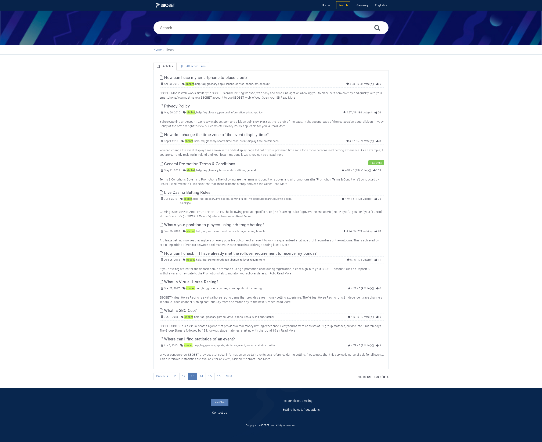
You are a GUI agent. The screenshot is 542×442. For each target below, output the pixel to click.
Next (229, 376)
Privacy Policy (176, 106)
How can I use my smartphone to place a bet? (205, 77)
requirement (257, 259)
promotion (213, 259)
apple (221, 83)
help (197, 83)
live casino (222, 198)
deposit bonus (230, 259)
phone (249, 83)
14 (201, 376)
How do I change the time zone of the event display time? (216, 134)
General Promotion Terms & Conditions (199, 163)
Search (171, 49)
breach (260, 231)
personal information (232, 112)
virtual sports (237, 288)
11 (175, 376)
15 (210, 376)
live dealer (254, 198)
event (243, 141)
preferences (271, 141)
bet (256, 83)
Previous (162, 376)
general (251, 170)
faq (204, 83)
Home (157, 49)
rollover (244, 259)
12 (183, 376)
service (239, 83)
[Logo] (165, 5)
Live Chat (220, 402)
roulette (278, 198)
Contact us (219, 412)
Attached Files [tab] (196, 66)
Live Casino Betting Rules (186, 192)
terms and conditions (232, 170)
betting (272, 345)
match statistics (256, 345)
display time (255, 141)
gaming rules (239, 198)
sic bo (287, 198)
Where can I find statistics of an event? (199, 339)
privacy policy (254, 112)
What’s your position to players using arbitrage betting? (213, 224)
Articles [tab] (168, 66)
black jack (186, 203)
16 (219, 376)
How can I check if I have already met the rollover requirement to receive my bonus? (240, 253)
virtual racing (254, 288)
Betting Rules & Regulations (301, 409)
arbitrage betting (245, 231)
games (223, 288)
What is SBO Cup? (180, 310)
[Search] (377, 28)
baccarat (266, 198)
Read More (288, 97)
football (270, 316)
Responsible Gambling (297, 400)
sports (221, 141)
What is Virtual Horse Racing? (190, 282)
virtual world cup (254, 316)
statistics (231, 345)
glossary (212, 83)
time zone (232, 141)
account (265, 83)
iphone (230, 83)
